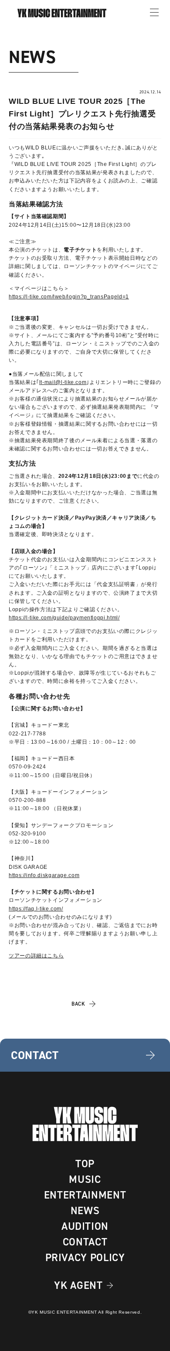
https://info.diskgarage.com (44, 875)
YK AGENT (78, 1285)
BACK (78, 1003)
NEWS (85, 1210)
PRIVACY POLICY (85, 1257)
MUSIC (85, 1179)
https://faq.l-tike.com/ (36, 909)
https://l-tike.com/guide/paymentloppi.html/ (64, 618)
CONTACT (85, 1242)
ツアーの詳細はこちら (36, 956)
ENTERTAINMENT (85, 1195)
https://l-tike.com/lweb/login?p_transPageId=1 (69, 297)
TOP (85, 1164)
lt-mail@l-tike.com (63, 382)
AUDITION (85, 1226)
